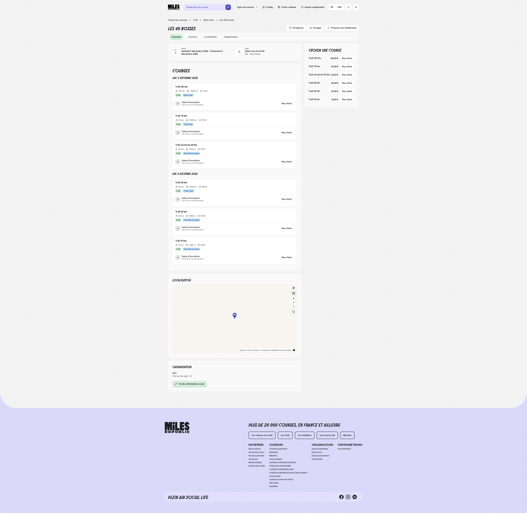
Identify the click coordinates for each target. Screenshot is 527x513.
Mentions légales (255, 462)
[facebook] (342, 497)
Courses (192, 37)
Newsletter (273, 452)
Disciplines (273, 486)
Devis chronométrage (320, 455)
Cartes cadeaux (275, 459)
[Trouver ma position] (294, 288)
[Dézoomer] (294, 303)
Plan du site (273, 483)
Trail (195, 20)
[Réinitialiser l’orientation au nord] (294, 307)
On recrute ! (253, 459)
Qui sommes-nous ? (256, 452)
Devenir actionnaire (256, 455)
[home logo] (177, 427)
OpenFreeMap (253, 350)
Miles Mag (273, 455)
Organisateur (231, 37)
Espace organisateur (320, 449)
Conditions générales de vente (281, 469)
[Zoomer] (294, 299)
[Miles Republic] (174, 7)
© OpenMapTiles (265, 350)
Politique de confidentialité (280, 466)
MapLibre (243, 350)
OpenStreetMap (286, 350)
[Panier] (356, 7)
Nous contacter (255, 449)
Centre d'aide (317, 459)
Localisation (210, 37)
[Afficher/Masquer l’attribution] (294, 350)
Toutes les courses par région (281, 479)
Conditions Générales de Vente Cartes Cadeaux (288, 472)
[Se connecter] (348, 7)
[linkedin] (355, 497)
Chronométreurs (344, 449)
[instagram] (349, 497)
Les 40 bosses (226, 20)
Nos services (317, 452)
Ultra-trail (208, 20)
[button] (235, 319)
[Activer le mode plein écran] (294, 293)
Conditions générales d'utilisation (282, 462)
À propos (176, 37)
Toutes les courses (177, 20)
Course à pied (274, 476)
